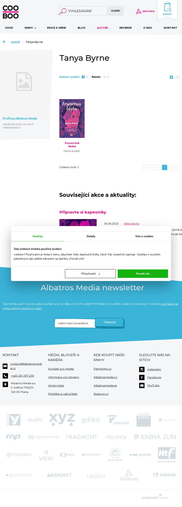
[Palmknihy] (91, 455)
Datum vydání (69, 76)
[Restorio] (129, 475)
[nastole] (118, 419)
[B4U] (43, 437)
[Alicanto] (115, 437)
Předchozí (152, 167)
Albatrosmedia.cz (105, 377)
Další (174, 167)
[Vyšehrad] (19, 455)
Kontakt (170, 27)
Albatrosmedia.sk (105, 385)
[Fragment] (81, 437)
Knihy (29, 27)
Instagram (154, 369)
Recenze (125, 27)
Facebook (154, 377)
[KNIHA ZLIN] (155, 437)
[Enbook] (164, 475)
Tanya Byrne (71, 151)
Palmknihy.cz (102, 369)
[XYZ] (62, 419)
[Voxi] (46, 455)
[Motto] (35, 419)
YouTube (153, 385)
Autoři (102, 27)
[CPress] (166, 419)
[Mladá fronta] (166, 455)
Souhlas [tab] (38, 236)
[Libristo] (96, 475)
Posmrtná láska (72, 144)
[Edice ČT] (67, 455)
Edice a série (56, 27)
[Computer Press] (143, 419)
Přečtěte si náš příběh (62, 394)
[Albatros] (13, 419)
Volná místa (56, 385)
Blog (81, 27)
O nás (147, 27)
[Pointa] (140, 455)
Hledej (115, 10)
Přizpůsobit (88, 273)
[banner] (16, 12)
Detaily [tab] (91, 236)
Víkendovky (131, 223)
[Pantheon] (115, 455)
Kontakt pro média (61, 369)
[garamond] (19, 475)
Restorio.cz (101, 394)
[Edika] (91, 419)
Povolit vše (143, 273)
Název (96, 76)
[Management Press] (13, 437)
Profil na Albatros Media (20, 118)
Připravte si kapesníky (82, 212)
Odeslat (110, 322)
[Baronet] (59, 475)
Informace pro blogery (63, 377)
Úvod (9, 27)
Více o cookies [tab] (144, 236)
